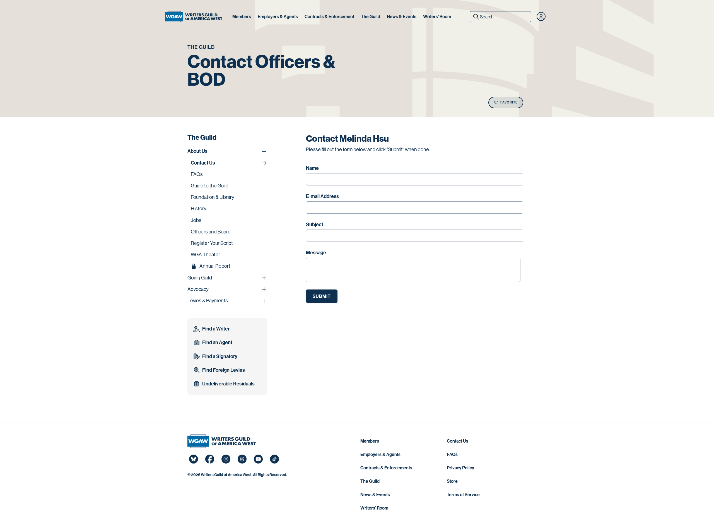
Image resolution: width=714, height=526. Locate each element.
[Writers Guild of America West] (193, 16)
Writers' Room (374, 508)
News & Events (375, 494)
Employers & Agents (380, 454)
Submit (322, 296)
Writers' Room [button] (437, 16)
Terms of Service (463, 494)
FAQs (452, 454)
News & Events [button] (401, 16)
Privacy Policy (460, 467)
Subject (314, 224)
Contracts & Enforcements (386, 467)
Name (312, 168)
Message (316, 253)
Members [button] (241, 16)
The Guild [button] (370, 16)
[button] (541, 16)
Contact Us (457, 441)
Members (369, 441)
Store (452, 481)
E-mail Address (322, 196)
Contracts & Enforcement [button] (329, 16)
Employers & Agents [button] (278, 16)
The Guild (370, 481)
